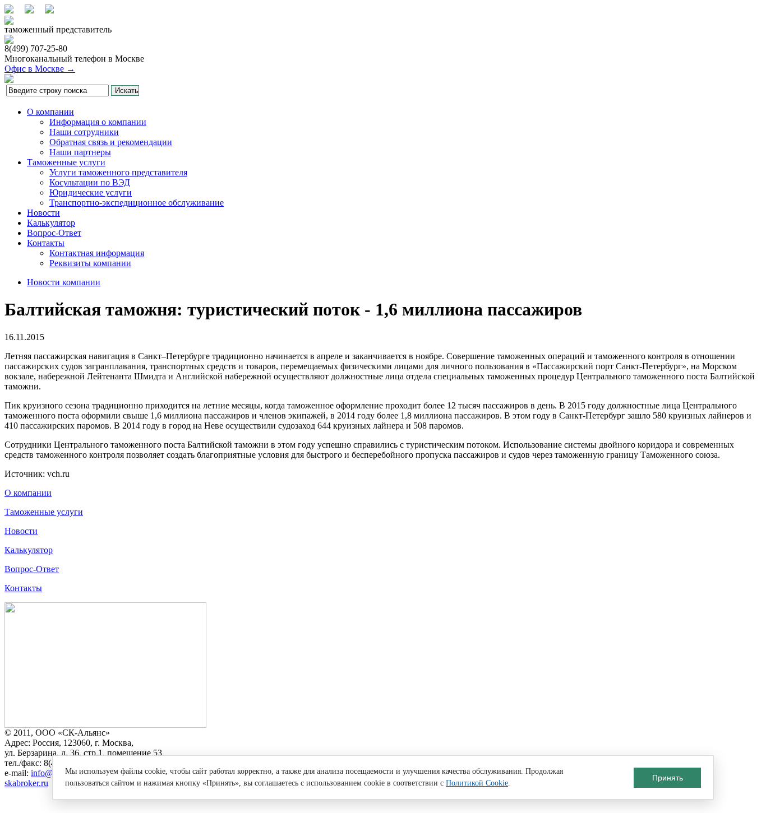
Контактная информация (96, 253)
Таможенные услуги (66, 162)
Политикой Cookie (477, 783)
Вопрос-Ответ (54, 233)
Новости (43, 212)
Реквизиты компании (90, 263)
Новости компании (63, 282)
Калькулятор (51, 222)
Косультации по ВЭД (89, 182)
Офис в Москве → (39, 68)
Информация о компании (97, 122)
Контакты (45, 243)
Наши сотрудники (84, 132)
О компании (50, 112)
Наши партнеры (80, 152)
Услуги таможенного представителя (118, 172)
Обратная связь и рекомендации (110, 142)
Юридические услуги (90, 192)
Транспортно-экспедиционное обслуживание (136, 202)
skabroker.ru (26, 783)
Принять (667, 777)
